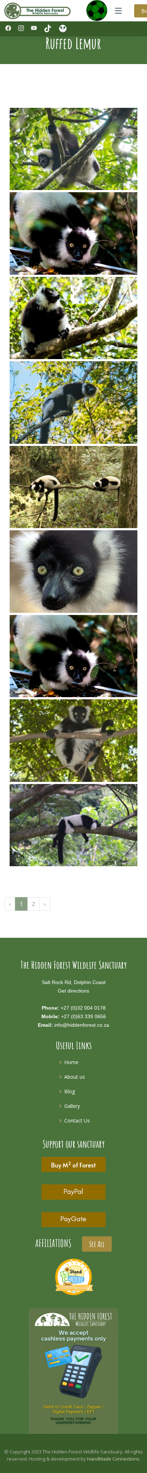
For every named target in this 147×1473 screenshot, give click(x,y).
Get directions (73, 991)
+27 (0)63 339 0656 (83, 1016)
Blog (69, 1091)
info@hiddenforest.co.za (81, 1025)
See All (97, 1244)
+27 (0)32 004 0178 (83, 1008)
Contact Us (77, 1120)
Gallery (72, 1106)
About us (74, 1076)
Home (71, 1062)
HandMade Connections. (114, 1459)
